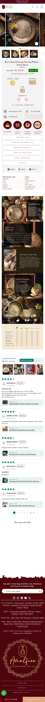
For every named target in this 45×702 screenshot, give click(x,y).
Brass (32, 82)
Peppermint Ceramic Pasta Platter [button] (22, 454)
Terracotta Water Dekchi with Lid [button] (22, 506)
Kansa (26, 607)
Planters (31, 611)
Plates (35, 603)
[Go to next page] (34, 512)
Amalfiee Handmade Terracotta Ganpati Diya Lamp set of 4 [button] (21, 430)
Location (22, 683)
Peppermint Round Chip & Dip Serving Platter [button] (24, 481)
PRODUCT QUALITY (22, 147)
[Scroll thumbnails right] (40, 369)
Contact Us (28, 631)
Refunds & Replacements (32, 622)
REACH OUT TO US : (22, 692)
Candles (15, 614)
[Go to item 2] (19, 369)
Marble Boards (35, 605)
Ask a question (22, 158)
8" (22, 90)
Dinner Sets (19, 603)
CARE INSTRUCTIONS (22, 152)
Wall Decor (29, 614)
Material (32, 79)
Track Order (17, 622)
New (17, 618)
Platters (7, 605)
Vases (38, 611)
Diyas (21, 614)
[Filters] (36, 360)
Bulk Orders (19, 624)
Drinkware (15, 605)
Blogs (42, 618)
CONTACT (22, 688)
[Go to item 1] (8, 369)
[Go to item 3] (30, 369)
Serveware (24, 605)
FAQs (9, 622)
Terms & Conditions (32, 624)
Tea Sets (28, 603)
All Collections (26, 618)
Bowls (41, 603)
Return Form (8, 624)
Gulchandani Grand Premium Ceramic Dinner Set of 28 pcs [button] (23, 404)
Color (12, 79)
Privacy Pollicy (22, 626)
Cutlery (19, 607)
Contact (22, 163)
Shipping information (22, 142)
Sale (12, 618)
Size (22, 87)
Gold (12, 83)
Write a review (26, 360)
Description (23, 137)
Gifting (35, 618)
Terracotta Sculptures (18, 611)
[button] (5, 402)
